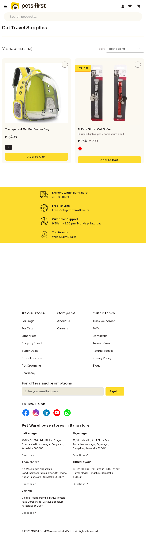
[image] (36, 93)
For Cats (27, 328)
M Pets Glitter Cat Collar (94, 129)
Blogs (96, 365)
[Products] (36, 59)
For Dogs (28, 321)
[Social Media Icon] (25, 413)
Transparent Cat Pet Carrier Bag (27, 129)
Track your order (104, 321)
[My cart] (139, 6)
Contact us (100, 336)
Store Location (32, 358)
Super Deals (30, 350)
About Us (63, 321)
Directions (28, 455)
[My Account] (123, 6)
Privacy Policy (102, 358)
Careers (62, 328)
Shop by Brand (32, 343)
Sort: (101, 48)
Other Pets (29, 336)
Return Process (103, 350)
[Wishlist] (130, 6)
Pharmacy (28, 373)
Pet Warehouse (28, 6)
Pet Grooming (31, 365)
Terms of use (101, 343)
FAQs (96, 328)
